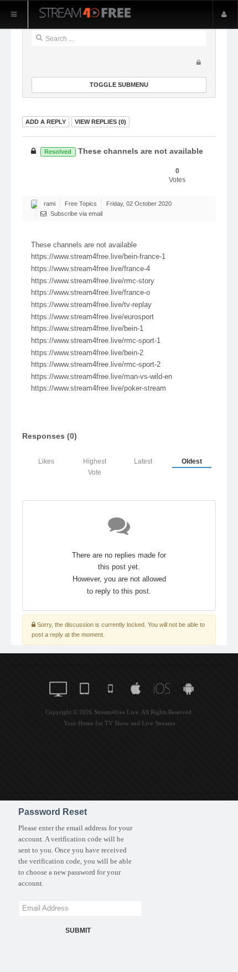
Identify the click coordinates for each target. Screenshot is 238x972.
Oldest (192, 461)
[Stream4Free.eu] (99, 12)
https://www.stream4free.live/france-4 (90, 268)
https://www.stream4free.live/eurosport (92, 317)
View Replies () (100, 121)
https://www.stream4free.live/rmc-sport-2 (96, 364)
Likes (46, 461)
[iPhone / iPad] (163, 687)
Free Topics (81, 203)
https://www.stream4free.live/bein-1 (87, 328)
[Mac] (137, 687)
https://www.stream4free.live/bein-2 (87, 353)
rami (49, 203)
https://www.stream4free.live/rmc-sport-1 (96, 340)
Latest (143, 461)
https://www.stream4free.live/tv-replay (91, 304)
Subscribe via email (75, 213)
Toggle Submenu (119, 84)
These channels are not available (123, 151)
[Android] (189, 687)
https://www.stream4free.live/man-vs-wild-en (101, 376)
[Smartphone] (111, 687)
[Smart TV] (59, 687)
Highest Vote (94, 467)
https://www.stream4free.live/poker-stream (98, 388)
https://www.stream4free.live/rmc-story (92, 281)
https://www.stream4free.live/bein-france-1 (98, 256)
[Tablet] (85, 687)
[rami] (35, 204)
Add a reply (45, 121)
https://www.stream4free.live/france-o (90, 292)
